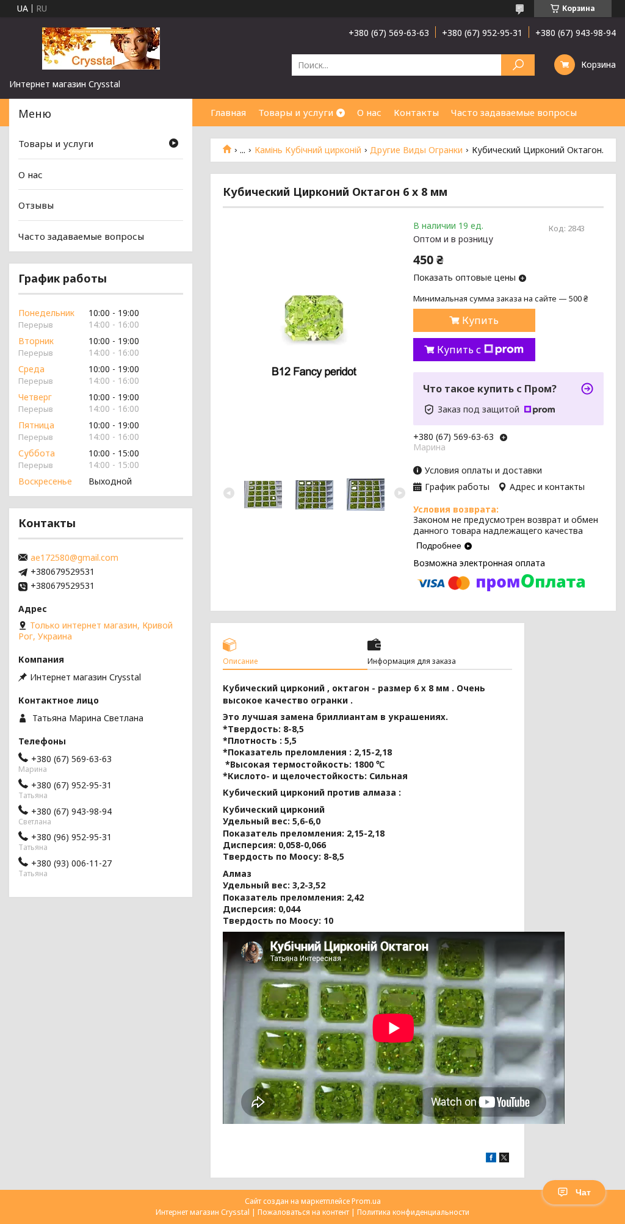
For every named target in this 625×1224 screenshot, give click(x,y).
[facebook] (491, 1159)
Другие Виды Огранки (416, 150)
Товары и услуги (295, 112)
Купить (480, 320)
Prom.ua (366, 1201)
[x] (504, 1159)
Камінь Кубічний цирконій (308, 150)
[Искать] (518, 65)
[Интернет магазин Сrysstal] (100, 47)
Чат (583, 1192)
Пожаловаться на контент (303, 1212)
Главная (228, 112)
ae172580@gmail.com (74, 557)
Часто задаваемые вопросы (514, 112)
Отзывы (36, 205)
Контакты (416, 112)
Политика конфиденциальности (413, 1212)
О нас (369, 112)
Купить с (459, 349)
